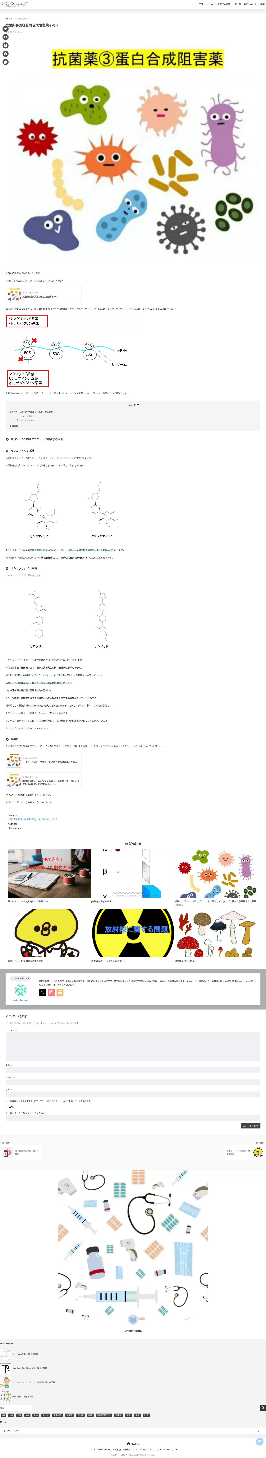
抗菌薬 (69, 1415)
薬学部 (119, 1415)
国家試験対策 (224, 4)
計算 (146, 1415)
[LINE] (5, 45)
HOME (134, 1443)
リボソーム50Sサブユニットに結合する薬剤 (32, 412)
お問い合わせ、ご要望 (254, 4)
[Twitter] (5, 29)
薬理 (54, 819)
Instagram (51, 997)
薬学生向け (44, 819)
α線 (11, 1415)
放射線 (80, 1415)
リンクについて (147, 1449)
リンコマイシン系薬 (23, 416)
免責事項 (116, 1449)
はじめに (210, 4)
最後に (15, 426)
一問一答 (237, 4)
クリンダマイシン (65, 458)
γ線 (27, 1415)
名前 (9, 1065)
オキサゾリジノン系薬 (24, 420)
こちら (26, 728)
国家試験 (57, 1415)
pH (3, 1415)
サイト (9, 1089)
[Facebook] (5, 37)
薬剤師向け (30, 819)
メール (10, 1077)
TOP (201, 4)
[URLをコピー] (5, 62)
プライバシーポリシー (99, 1449)
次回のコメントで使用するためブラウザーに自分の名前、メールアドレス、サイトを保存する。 (50, 1101)
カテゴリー (5, 1422)
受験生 (46, 1415)
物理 (90, 1415)
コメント (11, 1030)
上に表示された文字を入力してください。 (27, 1113)
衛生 (137, 1415)
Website (60, 997)
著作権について (130, 1449)
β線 (19, 1415)
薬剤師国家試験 (104, 1415)
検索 (263, 1408)
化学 (36, 1415)
